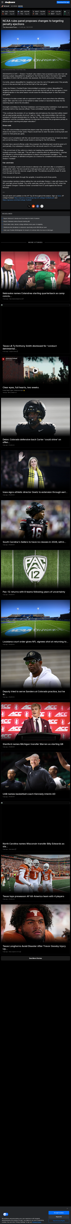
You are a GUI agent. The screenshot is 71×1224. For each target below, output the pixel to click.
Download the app (63, 2)
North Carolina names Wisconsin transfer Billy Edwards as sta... (33, 845)
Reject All (59, 1216)
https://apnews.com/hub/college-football (17, 200)
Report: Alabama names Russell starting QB (17, 221)
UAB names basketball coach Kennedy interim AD (29, 794)
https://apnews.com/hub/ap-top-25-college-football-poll (34, 198)
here (59, 196)
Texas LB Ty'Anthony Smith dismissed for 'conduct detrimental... (30, 347)
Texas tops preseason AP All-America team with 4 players (33, 896)
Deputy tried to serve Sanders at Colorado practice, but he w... (34, 693)
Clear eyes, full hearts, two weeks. (21, 387)
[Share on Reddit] (33, 206)
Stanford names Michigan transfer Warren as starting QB (33, 744)
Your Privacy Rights (59, 1220)
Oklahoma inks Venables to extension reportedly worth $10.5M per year (25, 227)
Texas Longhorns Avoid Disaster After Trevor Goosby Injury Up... (34, 947)
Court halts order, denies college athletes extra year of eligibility (23, 224)
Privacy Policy (36, 1222)
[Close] (67, 1208)
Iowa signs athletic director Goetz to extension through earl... (35, 492)
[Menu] (2, 2)
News (20, 6)
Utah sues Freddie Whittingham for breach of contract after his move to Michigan (28, 230)
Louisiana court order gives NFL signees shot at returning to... (35, 641)
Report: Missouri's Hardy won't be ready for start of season (22, 218)
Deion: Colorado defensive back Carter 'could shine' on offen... (32, 441)
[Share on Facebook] (37, 206)
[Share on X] (29, 206)
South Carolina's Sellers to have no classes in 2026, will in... (34, 542)
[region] (35, 1215)
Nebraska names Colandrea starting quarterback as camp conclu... (34, 294)
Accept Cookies (59, 1212)
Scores (14, 6)
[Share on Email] (41, 206)
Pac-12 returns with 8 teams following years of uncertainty (34, 591)
